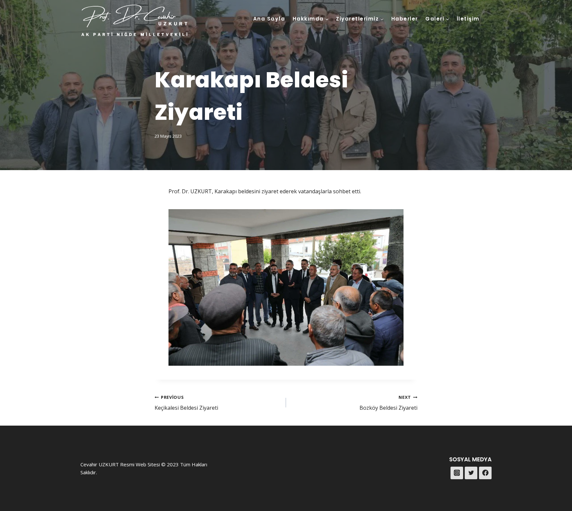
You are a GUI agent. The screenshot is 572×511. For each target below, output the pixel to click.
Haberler (404, 18)
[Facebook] (485, 473)
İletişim (468, 18)
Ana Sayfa (269, 18)
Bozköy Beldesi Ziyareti (388, 403)
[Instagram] (457, 473)
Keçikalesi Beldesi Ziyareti (186, 403)
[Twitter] (471, 473)
